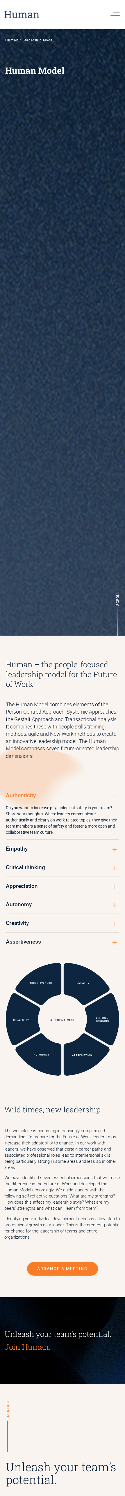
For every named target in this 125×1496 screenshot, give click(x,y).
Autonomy (19, 904)
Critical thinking (25, 867)
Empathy (17, 848)
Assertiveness (23, 941)
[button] (62, 795)
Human (11, 40)
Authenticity (21, 795)
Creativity (17, 923)
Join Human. (28, 1347)
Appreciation (22, 886)
